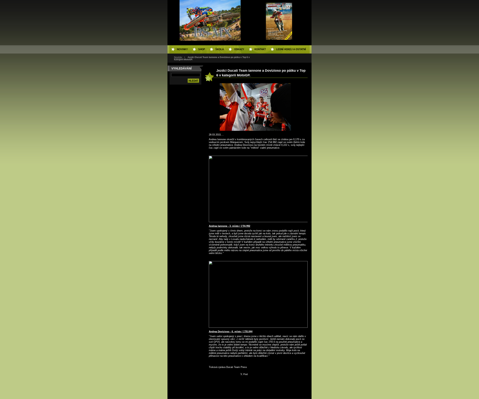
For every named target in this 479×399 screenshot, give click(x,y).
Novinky (178, 57)
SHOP (201, 49)
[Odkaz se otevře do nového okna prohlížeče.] (255, 130)
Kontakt (260, 49)
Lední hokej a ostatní (291, 49)
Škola (219, 49)
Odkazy (239, 49)
